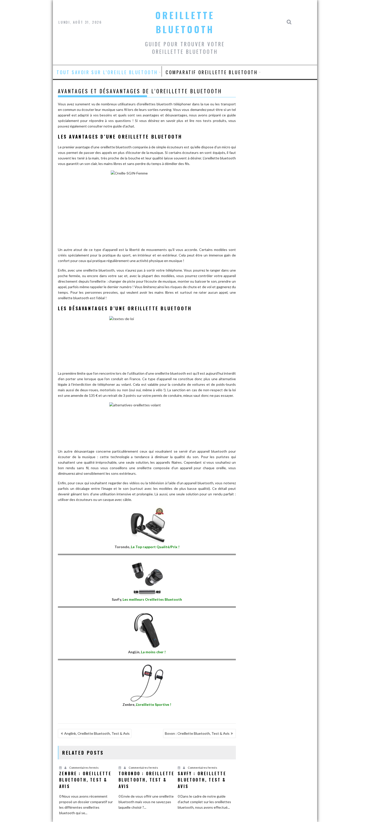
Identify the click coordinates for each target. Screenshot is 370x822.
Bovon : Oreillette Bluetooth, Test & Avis (197, 733)
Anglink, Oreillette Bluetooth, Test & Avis (97, 733)
